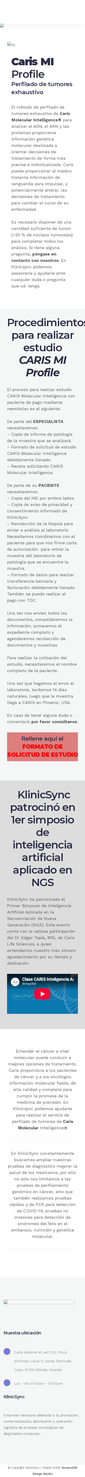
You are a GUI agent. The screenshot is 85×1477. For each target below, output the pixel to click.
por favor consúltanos (54, 721)
